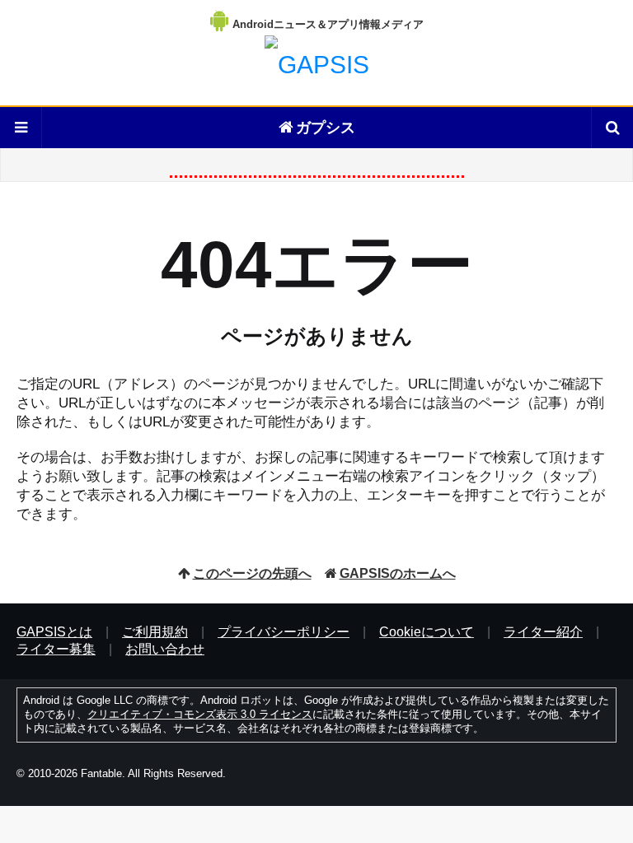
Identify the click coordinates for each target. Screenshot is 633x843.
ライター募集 (56, 649)
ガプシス (325, 127)
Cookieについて (426, 632)
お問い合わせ (164, 649)
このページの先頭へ (252, 573)
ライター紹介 (543, 632)
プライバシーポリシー (283, 632)
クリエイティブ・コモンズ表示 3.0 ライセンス (199, 714)
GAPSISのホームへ (398, 573)
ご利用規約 (155, 632)
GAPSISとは (54, 632)
